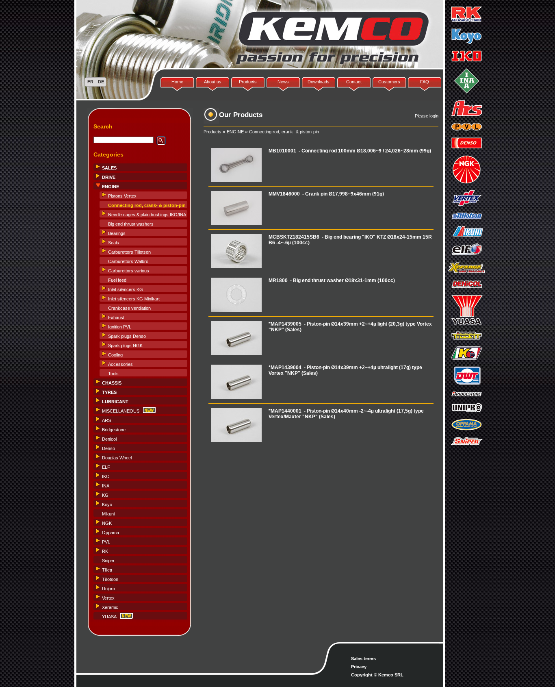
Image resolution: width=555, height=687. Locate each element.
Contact (354, 81)
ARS (106, 420)
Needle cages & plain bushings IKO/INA (147, 214)
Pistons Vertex (122, 195)
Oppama (110, 532)
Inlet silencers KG (125, 289)
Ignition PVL (119, 326)
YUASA (109, 616)
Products (248, 81)
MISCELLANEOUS (120, 411)
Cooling (115, 354)
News (283, 81)
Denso (108, 448)
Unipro (108, 588)
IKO (106, 476)
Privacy (358, 666)
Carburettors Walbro (128, 261)
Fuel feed (117, 280)
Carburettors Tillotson (129, 252)
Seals (113, 242)
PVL (106, 541)
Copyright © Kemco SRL (377, 674)
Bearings (117, 233)
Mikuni (108, 513)
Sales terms (363, 658)
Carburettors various (128, 270)
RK (105, 551)
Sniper (108, 560)
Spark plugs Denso (127, 336)
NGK (107, 523)
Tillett (107, 569)
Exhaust (116, 317)
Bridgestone (114, 429)
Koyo (107, 504)
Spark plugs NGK (125, 345)
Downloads (319, 81)
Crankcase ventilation (129, 308)
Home (177, 81)
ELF (106, 467)
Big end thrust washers (131, 224)
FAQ (424, 81)
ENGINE (235, 131)
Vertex (108, 598)
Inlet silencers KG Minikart (134, 298)
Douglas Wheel (117, 457)
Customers (389, 81)
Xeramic (110, 607)
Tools (113, 373)
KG (105, 495)
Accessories (120, 364)
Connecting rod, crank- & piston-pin (284, 131)
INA (105, 485)
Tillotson (110, 579)
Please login (426, 115)
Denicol (109, 439)
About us (212, 81)
